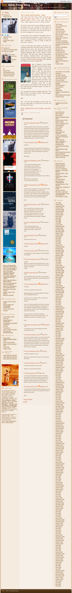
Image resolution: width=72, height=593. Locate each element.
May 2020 (58, 477)
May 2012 (58, 333)
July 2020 (58, 480)
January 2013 (59, 341)
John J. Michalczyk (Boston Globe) (61, 142)
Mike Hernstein (60, 113)
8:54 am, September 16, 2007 (32, 160)
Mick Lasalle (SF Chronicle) (60, 132)
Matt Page (43, 142)
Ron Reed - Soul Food (62, 191)
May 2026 (58, 584)
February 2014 (59, 363)
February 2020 (59, 472)
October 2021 (59, 501)
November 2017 (60, 426)
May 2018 (58, 436)
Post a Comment (28, 399)
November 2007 (60, 250)
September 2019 (60, 464)
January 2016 (59, 389)
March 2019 (59, 453)
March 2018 (59, 433)
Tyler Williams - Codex (62, 196)
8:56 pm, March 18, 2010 (31, 272)
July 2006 (58, 223)
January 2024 (59, 542)
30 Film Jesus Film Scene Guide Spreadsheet (8, 306)
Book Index (6, 347)
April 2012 (58, 331)
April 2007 (58, 238)
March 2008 (59, 257)
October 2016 (59, 404)
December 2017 (60, 428)
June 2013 (58, 350)
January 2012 (59, 328)
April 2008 (58, 258)
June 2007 (58, 241)
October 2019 (59, 465)
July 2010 (58, 304)
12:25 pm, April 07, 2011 (31, 386)
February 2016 (59, 391)
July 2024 (58, 550)
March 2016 (59, 392)
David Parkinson (60, 112)
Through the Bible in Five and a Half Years (62, 194)
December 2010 (60, 313)
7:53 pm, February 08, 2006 (32, 123)
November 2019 (60, 467)
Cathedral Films (29, 108)
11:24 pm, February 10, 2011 (32, 334)
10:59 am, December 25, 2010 (33, 324)
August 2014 (59, 365)
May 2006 (58, 219)
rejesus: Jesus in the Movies (9, 292)
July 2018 (58, 440)
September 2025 (60, 570)
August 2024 (59, 552)
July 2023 (58, 533)
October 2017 (59, 425)
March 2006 (59, 216)
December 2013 (60, 360)
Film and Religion (60, 179)
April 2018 (58, 435)
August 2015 (59, 380)
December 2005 (60, 211)
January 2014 (59, 362)
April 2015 (58, 374)
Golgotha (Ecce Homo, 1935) (62, 103)
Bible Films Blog (19, 4)
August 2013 (59, 353)
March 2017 (59, 413)
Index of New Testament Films (9, 344)
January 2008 (59, 253)
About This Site (7, 16)
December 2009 (60, 292)
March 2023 (59, 526)
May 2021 (58, 494)
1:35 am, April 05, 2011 (31, 373)
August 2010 (59, 306)
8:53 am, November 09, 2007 (32, 185)
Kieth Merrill (59, 130)
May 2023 (58, 530)
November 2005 (60, 209)
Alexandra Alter (60, 144)
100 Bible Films (7, 37)
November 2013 (60, 358)
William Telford (59, 121)
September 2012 (60, 338)
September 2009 (60, 287)
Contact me (6, 15)
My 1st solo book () (10, 266)
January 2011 (59, 314)
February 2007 (59, 235)
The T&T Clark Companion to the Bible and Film (9, 405)
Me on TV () (10, 283)
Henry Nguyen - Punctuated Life (60, 181)
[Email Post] (22, 113)
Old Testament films (8, 72)
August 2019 (59, 462)
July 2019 (58, 460)
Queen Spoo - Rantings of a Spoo (63, 187)
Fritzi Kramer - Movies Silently (62, 177)
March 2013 (59, 345)
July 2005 (58, 202)
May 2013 (58, 348)
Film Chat (6, 318)
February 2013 (59, 343)
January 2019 (59, 450)
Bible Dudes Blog (60, 163)
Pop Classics (6, 328)
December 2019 (60, 469)
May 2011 (58, 321)
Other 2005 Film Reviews (10, 357)
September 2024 (60, 553)
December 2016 (60, 408)
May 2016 (58, 396)
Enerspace (58, 128)
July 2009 (58, 284)
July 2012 (58, 336)
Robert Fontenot (60, 139)
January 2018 (59, 430)
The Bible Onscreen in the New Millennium (9, 403)
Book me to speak (8, 51)
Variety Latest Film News (10, 329)
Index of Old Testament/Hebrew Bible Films (9, 339)
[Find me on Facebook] (2, 35)
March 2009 (59, 277)
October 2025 (59, 572)
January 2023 (59, 523)
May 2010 (58, 301)
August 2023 (59, 535)
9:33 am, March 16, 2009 (31, 243)
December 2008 (60, 272)
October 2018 (59, 445)
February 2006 (59, 214)
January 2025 (59, 558)
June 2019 (58, 458)
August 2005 (59, 204)
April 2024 (58, 545)
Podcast (5, 38)
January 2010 (59, 294)
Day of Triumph (39, 108)
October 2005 (59, 207)
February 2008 (59, 255)
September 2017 (60, 423)
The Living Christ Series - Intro (33, 15)
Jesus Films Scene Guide (8, 41)
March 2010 (59, 297)
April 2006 (58, 218)
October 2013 (59, 357)
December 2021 (60, 504)
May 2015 (58, 375)
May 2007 (58, 240)
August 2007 (59, 245)
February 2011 (59, 316)
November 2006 (60, 230)
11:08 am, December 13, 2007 (33, 204)
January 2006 (59, 213)
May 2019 (58, 457)
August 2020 (59, 482)
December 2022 (60, 521)
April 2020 (58, 475)
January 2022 (59, 506)
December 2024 (60, 557)
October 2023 (59, 538)
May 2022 (58, 513)
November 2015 (60, 386)
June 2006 (58, 221)
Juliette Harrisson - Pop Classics (62, 184)
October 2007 (59, 248)
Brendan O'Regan (60, 153)
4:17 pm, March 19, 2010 (31, 284)
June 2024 (58, 548)
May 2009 (58, 280)
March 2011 (59, 318)
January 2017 (59, 409)
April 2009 (58, 279)
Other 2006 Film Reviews (10, 355)
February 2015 (59, 370)
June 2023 (58, 531)
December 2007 (60, 252)
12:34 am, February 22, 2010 (32, 259)
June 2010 (58, 302)
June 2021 (58, 496)
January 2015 (59, 369)
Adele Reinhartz (60, 125)
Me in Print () (10, 269)
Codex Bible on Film (8, 316)
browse (56, 18)
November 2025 (60, 574)
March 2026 (59, 581)
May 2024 (58, 547)
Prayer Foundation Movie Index (62, 117)
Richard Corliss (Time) (62, 120)
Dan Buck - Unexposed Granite (62, 171)
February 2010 (59, 296)
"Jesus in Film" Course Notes (9, 302)
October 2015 (59, 384)
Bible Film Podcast (8, 295)
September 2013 (60, 355)
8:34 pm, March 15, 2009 (31, 235)
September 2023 (60, 536)
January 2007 (59, 233)
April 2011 (58, 319)
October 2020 (59, 484)
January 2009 (59, 274)
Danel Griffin (59, 115)
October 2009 (59, 289)
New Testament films (9, 74)
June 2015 (58, 377)
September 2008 (60, 267)
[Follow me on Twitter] (5, 35)
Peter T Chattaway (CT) (62, 123)
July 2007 (58, 243)
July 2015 (58, 379)
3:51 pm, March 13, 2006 (31, 142)
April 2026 (58, 582)
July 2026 (58, 586)
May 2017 (58, 416)
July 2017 (58, 419)
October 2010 (59, 309)
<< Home (24, 402)
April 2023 (58, 528)
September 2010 (60, 308)
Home (7, 12)
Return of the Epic (60, 157)
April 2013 (58, 347)
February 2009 (59, 275)
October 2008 (59, 269)
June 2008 (58, 262)
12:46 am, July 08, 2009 (31, 250)
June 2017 (58, 418)
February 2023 (59, 525)
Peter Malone (59, 127)
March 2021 (59, 491)
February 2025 (59, 560)
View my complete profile (10, 49)
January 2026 (59, 577)
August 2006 (59, 224)
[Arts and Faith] (9, 117)
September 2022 (60, 519)
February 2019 (59, 452)
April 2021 (58, 492)
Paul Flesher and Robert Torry (62, 146)
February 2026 (59, 579)
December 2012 (60, 340)
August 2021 (59, 497)
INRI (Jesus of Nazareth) (62, 155)
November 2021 (60, 503)
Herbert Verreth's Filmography (7, 320)
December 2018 (60, 448)
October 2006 (59, 228)
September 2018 (60, 443)
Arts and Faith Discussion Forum (8, 332)
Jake (43, 334)
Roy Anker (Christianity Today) (62, 137)
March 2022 (59, 509)
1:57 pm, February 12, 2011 (32, 351)
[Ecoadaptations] (9, 99)
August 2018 (59, 441)
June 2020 (58, 479)
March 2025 (59, 562)
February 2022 (59, 508)
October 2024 (59, 555)
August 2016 (59, 401)
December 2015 (60, 387)
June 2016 (58, 397)
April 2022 (58, 511)
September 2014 (60, 367)
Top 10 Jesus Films (8, 309)
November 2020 (60, 486)
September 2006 (60, 226)
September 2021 (60, 499)
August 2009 (59, 285)
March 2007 (59, 236)
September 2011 (60, 323)
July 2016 (58, 399)
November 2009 (60, 291)
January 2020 (59, 470)
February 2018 (59, 431)
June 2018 (58, 438)
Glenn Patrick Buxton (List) (63, 152)
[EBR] (9, 247)
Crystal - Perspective (61, 135)
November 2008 (60, 270)
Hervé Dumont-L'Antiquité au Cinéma (10, 323)
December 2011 (60, 326)
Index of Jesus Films (9, 342)
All (4, 69)
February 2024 (59, 543)
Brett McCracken (60, 167)
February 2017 (59, 411)
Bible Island (46, 324)
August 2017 (59, 421)
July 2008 (58, 263)
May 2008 (58, 260)
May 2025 (58, 565)
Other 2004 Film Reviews (10, 358)
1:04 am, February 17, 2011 (32, 363)
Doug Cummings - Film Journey (62, 174)
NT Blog (5, 326)
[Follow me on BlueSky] (8, 35)
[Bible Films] (10, 33)
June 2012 (58, 335)
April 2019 (58, 455)
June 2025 (58, 567)
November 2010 (60, 311)
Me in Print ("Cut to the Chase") (9, 289)
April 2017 (58, 414)
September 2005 (60, 206)
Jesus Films (6, 70)
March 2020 (59, 474)
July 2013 (58, 352)
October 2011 (59, 324)
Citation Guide (7, 348)
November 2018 (60, 447)
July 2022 (58, 516)
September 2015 (60, 382)
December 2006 (60, 231)
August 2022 (59, 518)
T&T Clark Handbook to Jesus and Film (9, 400)
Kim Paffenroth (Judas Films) (62, 149)
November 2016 (60, 406)
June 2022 (58, 514)
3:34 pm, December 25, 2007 (32, 222)
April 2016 (58, 394)
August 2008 (59, 265)
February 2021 (59, 489)
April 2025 (58, 564)
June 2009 (58, 282)
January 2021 (59, 487)
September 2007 (60, 246)
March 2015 (59, 372)
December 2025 (60, 575)
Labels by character (8, 75)
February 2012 (59, 330)
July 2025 (58, 569)
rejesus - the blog (60, 190)
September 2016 (60, 402)
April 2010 (58, 299)
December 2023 (60, 540)
